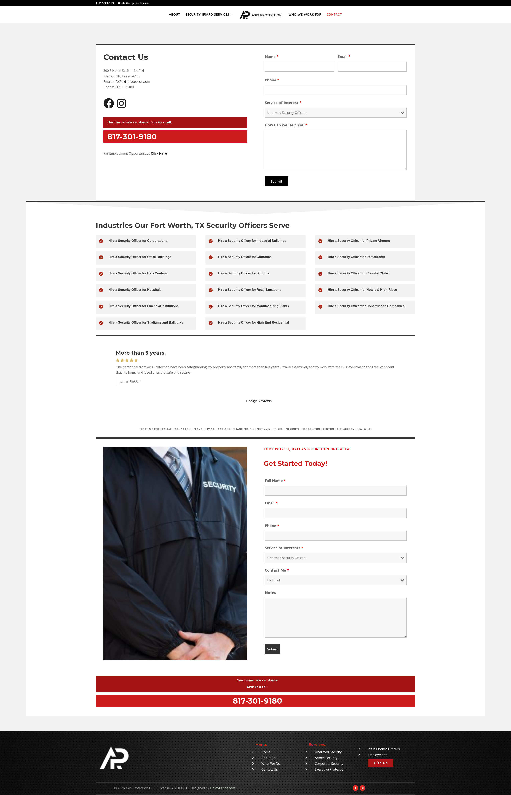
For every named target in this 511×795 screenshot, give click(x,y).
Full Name (275, 480)
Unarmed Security (328, 752)
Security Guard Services (207, 14)
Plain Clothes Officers (384, 749)
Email (344, 56)
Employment (377, 755)
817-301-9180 (257, 701)
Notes (270, 592)
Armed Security (326, 758)
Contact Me (277, 570)
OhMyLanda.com (222, 788)
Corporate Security (329, 763)
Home (265, 752)
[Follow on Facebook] (355, 788)
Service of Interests (284, 548)
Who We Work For (305, 14)
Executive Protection (330, 769)
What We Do (270, 763)
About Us (268, 758)
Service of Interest (283, 102)
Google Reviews (259, 401)
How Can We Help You (286, 125)
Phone (272, 80)
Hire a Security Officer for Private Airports (359, 240)
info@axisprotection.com (131, 81)
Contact (334, 14)
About (174, 14)
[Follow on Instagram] (362, 788)
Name (272, 56)
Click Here (159, 153)
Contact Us (269, 769)
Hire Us (380, 763)
